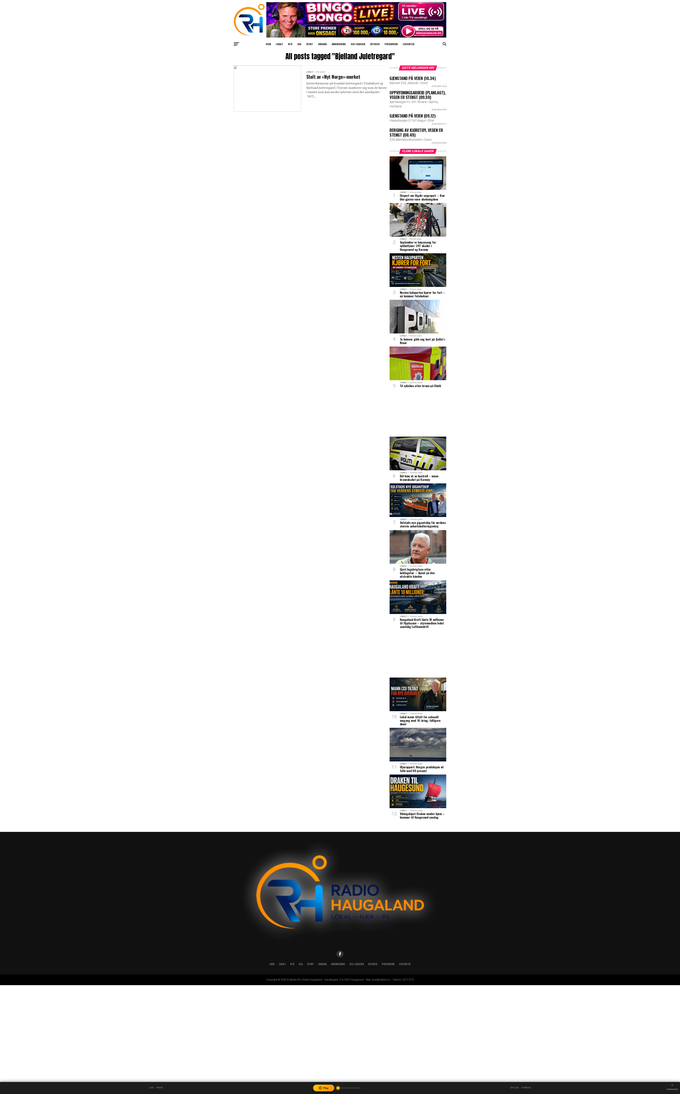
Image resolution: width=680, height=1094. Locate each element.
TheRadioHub (672, 1089)
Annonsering (339, 44)
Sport (309, 44)
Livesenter (408, 44)
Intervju (375, 44)
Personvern (391, 44)
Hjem (268, 44)
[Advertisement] (418, 413)
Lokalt (279, 44)
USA (299, 44)
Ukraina (322, 44)
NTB (290, 44)
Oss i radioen (358, 44)
